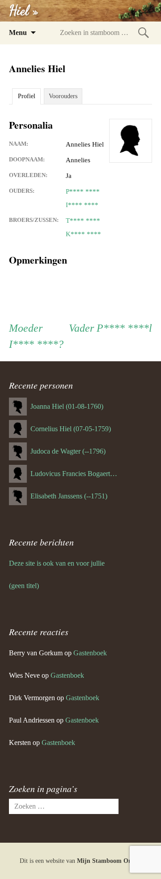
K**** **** (83, 234)
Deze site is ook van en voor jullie (57, 563)
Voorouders (63, 96)
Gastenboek (90, 653)
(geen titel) (24, 585)
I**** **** (82, 204)
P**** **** (83, 191)
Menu (18, 32)
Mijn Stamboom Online (109, 860)
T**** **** (83, 220)
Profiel (26, 96)
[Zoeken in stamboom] (143, 32)
